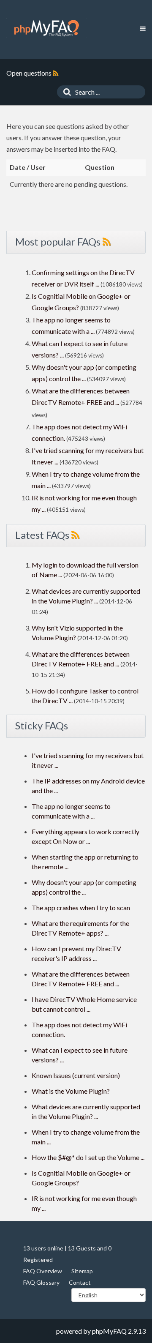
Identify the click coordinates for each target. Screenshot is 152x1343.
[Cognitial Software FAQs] (46, 28)
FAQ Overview (42, 1271)
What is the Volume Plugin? (71, 1091)
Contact (80, 1282)
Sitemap (82, 1271)
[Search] (65, 91)
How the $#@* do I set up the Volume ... (88, 1157)
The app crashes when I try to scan (81, 908)
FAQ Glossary (41, 1282)
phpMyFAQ (109, 1331)
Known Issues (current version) (76, 1075)
